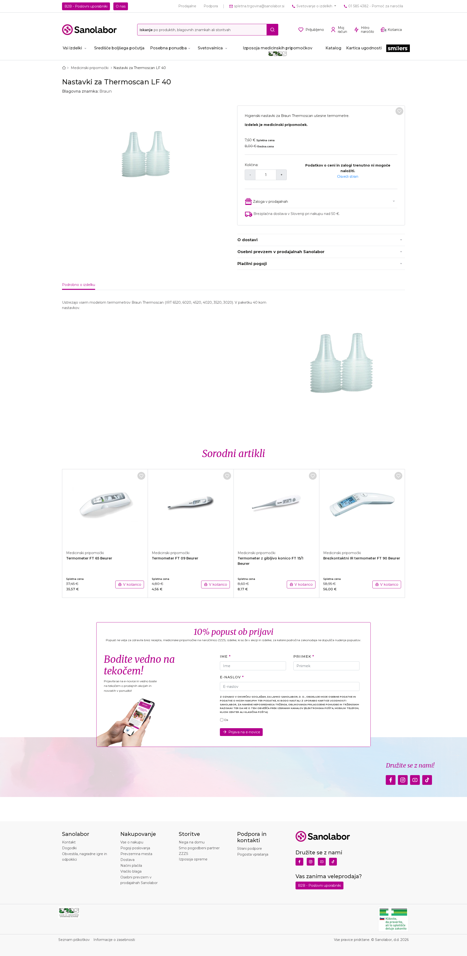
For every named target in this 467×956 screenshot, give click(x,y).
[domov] (65, 68)
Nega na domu (192, 842)
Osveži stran (347, 176)
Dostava (127, 860)
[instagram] (403, 779)
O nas (121, 6)
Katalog (333, 48)
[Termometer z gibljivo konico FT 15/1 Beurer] (276, 507)
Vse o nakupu (131, 842)
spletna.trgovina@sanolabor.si (258, 6)
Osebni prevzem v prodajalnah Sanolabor (280, 251)
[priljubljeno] (399, 111)
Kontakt (69, 842)
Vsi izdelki (72, 48)
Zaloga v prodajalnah (270, 201)
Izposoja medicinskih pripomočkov (277, 48)
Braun (105, 91)
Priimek (302, 656)
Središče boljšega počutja (119, 48)
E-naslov (230, 677)
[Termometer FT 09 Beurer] (191, 507)
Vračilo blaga (131, 871)
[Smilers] (398, 48)
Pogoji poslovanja (135, 848)
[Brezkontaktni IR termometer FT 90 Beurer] (362, 507)
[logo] (89, 29)
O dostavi (247, 240)
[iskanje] (272, 29)
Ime (224, 656)
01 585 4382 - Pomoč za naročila (375, 6)
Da (226, 720)
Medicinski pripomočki (90, 68)
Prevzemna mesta (136, 854)
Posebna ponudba (168, 48)
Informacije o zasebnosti (114, 940)
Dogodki (69, 848)
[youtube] (415, 779)
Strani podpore (249, 848)
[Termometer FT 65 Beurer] (105, 507)
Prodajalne (187, 6)
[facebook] (391, 779)
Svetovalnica (210, 48)
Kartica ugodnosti (364, 48)
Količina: (251, 165)
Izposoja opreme (193, 859)
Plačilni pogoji (252, 263)
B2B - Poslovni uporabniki (86, 6)
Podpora (211, 6)
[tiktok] (427, 779)
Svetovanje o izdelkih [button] (314, 6)
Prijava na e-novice (244, 732)
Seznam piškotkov (74, 940)
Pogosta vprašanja (252, 854)
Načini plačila (131, 865)
